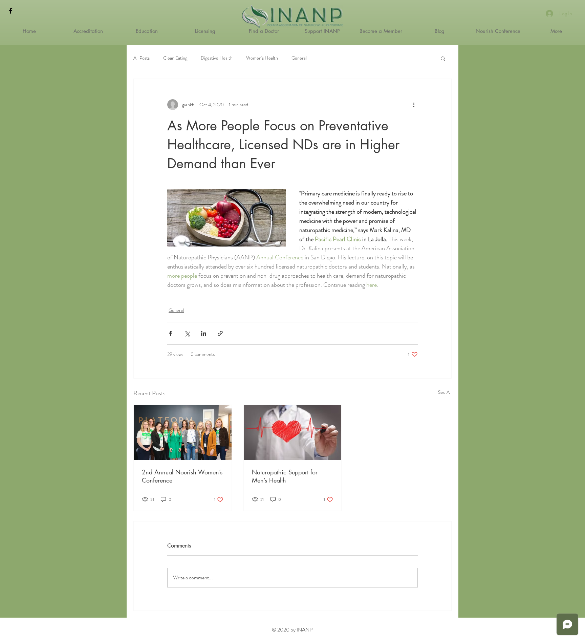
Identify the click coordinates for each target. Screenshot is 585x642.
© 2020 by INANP (292, 630)
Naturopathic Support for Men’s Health (285, 476)
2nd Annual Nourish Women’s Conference (182, 476)
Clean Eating (175, 58)
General (299, 58)
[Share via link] (220, 333)
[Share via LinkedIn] (203, 333)
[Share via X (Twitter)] (187, 333)
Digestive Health (217, 58)
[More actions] (414, 105)
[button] (443, 58)
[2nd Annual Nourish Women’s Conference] (183, 432)
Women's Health (262, 58)
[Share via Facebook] (170, 333)
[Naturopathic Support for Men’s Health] (293, 432)
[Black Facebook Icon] (11, 11)
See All (445, 392)
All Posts (141, 58)
